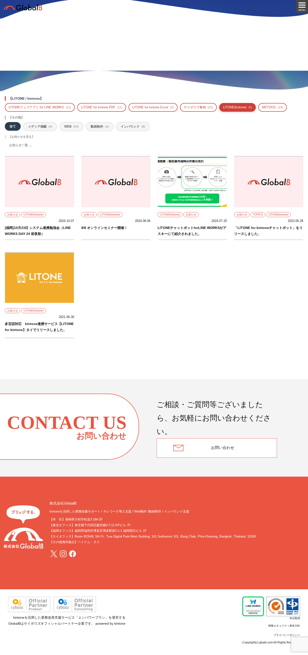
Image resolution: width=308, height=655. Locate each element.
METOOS (272, 107)
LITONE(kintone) (237, 107)
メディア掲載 (40, 126)
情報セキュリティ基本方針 (284, 625)
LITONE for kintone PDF (101, 107)
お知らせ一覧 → (20, 145)
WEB (71, 126)
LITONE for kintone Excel (153, 107)
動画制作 (100, 126)
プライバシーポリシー (287, 635)
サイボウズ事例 (198, 107)
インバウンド (133, 126)
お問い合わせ (222, 448)
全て (13, 126)
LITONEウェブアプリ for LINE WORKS (40, 107)
